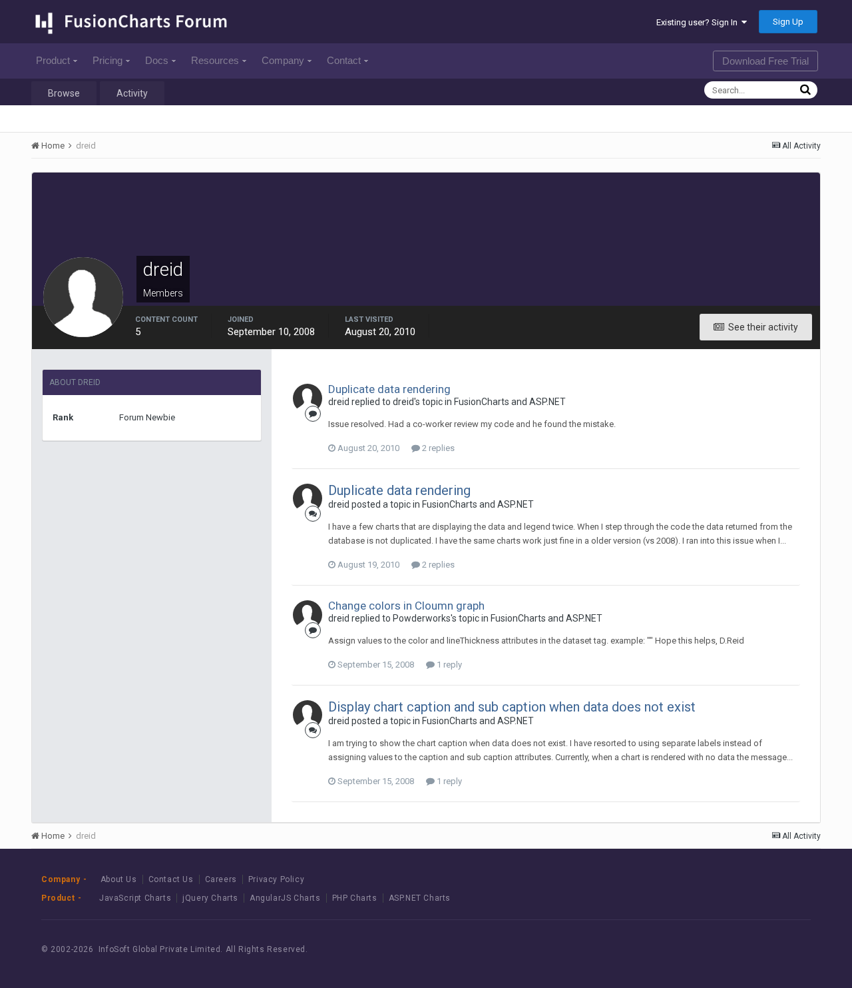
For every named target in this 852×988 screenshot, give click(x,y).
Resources (215, 60)
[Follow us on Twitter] (755, 949)
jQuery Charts (210, 898)
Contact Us (171, 879)
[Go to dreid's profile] (307, 398)
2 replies (437, 448)
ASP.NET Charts (420, 898)
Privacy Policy (276, 879)
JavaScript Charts (135, 898)
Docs (156, 60)
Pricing (107, 60)
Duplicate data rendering (389, 389)
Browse (64, 93)
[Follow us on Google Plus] (785, 949)
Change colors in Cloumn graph (406, 605)
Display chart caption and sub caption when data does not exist (512, 707)
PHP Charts (354, 898)
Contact (344, 60)
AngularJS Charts (285, 898)
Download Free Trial (765, 61)
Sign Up (788, 22)
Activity (132, 93)
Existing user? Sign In (699, 22)
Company (283, 60)
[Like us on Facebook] (725, 949)
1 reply (448, 665)
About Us (119, 879)
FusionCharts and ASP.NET (510, 401)
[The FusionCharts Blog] (695, 949)
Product (53, 60)
